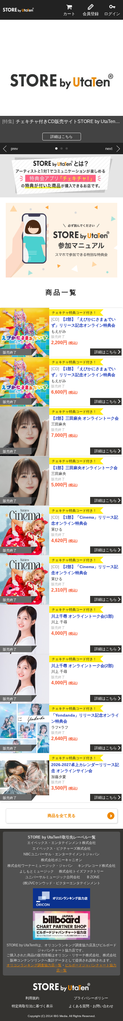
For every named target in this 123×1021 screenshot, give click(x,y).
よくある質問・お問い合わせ (91, 1006)
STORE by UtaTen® (18, 10)
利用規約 (32, 998)
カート (69, 13)
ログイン (112, 13)
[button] (56, 148)
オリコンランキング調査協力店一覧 (34, 965)
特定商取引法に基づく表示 (32, 1006)
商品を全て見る (61, 815)
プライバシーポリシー (91, 998)
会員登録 (91, 13)
